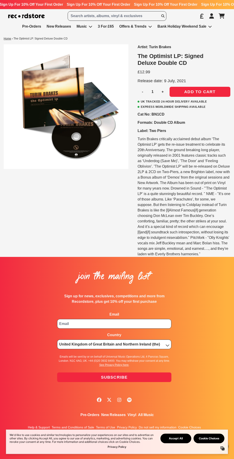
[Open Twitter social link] (109, 400)
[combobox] (117, 16)
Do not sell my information (157, 427)
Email (114, 314)
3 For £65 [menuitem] (106, 26)
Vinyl (132, 415)
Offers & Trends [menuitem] (132, 26)
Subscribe (114, 377)
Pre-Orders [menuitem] (31, 26)
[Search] (162, 16)
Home (7, 38)
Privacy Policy (127, 427)
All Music (146, 415)
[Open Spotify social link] (129, 400)
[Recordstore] (26, 16)
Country (114, 335)
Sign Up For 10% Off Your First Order (98, 4)
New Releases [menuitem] (59, 26)
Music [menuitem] (82, 26)
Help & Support (39, 427)
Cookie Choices (189, 427)
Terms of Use (105, 427)
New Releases (113, 415)
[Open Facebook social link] (99, 400)
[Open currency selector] (202, 16)
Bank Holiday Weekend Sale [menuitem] (181, 26)
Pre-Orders (89, 415)
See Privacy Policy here (114, 365)
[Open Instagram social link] (119, 400)
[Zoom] (66, 106)
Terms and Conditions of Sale (73, 427)
